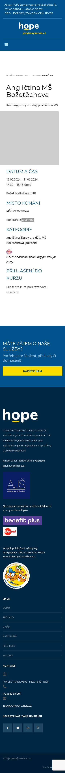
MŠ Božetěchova (17, 211)
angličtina (13, 238)
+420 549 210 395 (12, 693)
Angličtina (47, 75)
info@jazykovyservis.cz (17, 705)
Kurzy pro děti (30, 238)
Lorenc (52, 767)
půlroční (31, 243)
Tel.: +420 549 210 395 (31, 9)
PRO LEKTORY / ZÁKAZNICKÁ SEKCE (29, 13)
